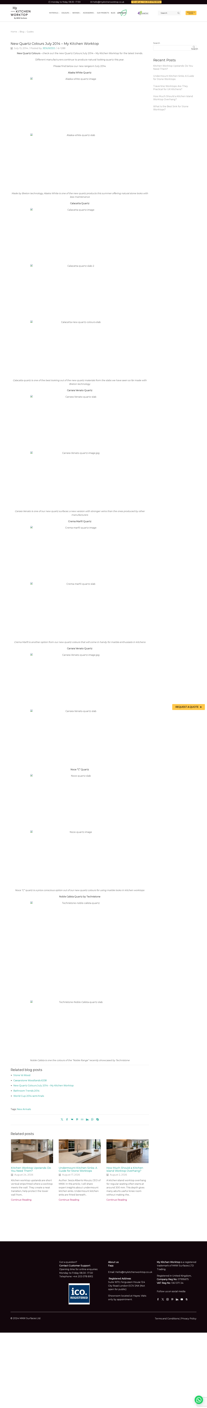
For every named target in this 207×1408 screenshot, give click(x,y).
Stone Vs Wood (21, 1075)
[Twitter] (62, 1119)
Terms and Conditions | (168, 1318)
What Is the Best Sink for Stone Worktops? (170, 108)
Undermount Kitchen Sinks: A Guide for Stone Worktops (78, 1169)
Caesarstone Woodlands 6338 (30, 1080)
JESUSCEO (49, 48)
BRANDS (76, 13)
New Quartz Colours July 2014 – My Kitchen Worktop (43, 1085)
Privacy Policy (188, 1318)
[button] (199, 1400)
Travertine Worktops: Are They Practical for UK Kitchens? (170, 88)
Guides (30, 31)
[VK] (72, 1119)
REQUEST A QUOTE (191, 12)
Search (156, 43)
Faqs (110, 1265)
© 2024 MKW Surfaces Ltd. (26, 1318)
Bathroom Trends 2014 (26, 1090)
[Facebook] (67, 1119)
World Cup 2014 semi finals (28, 1096)
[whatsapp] (92, 1119)
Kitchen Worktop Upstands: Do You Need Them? (31, 1169)
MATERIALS (53, 13)
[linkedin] (87, 1119)
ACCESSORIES (88, 13)
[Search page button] (178, 13)
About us (113, 1262)
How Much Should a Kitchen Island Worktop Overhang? (124, 1169)
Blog (22, 31)
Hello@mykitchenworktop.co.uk (133, 1272)
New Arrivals (24, 1109)
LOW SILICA (121, 13)
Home (14, 31)
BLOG (113, 13)
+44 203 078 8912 (83, 1276)
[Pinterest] (77, 1119)
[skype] (97, 1119)
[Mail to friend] (82, 1119)
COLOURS (65, 13)
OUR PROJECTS (103, 13)
